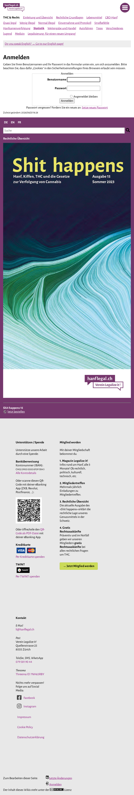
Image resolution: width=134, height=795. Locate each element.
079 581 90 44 (24, 661)
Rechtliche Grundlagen (69, 17)
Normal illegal (46, 23)
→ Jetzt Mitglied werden (78, 566)
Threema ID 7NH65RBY (30, 674)
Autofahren (86, 28)
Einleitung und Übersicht (38, 17)
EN (13, 122)
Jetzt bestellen (16, 411)
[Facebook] (19, 699)
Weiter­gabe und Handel (61, 28)
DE (6, 122)
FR (19, 122)
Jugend (7, 33)
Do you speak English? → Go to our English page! (34, 43)
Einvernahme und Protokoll (74, 23)
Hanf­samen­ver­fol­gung (16, 28)
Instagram (30, 706)
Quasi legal (9, 23)
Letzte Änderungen (60, 778)
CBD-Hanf (111, 17)
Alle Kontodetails (26, 473)
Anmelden (67, 100)
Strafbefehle (101, 23)
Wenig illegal (27, 23)
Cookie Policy (25, 727)
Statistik (39, 28)
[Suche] (128, 130)
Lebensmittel (94, 17)
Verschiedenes (114, 28)
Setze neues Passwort (95, 107)
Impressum (24, 717)
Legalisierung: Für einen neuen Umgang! (52, 33)
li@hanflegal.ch (25, 629)
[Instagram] (19, 707)
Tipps (99, 28)
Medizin (20, 33)
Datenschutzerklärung (30, 737)
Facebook (29, 698)
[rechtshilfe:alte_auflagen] (67, 397)
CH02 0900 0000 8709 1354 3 (30, 469)
